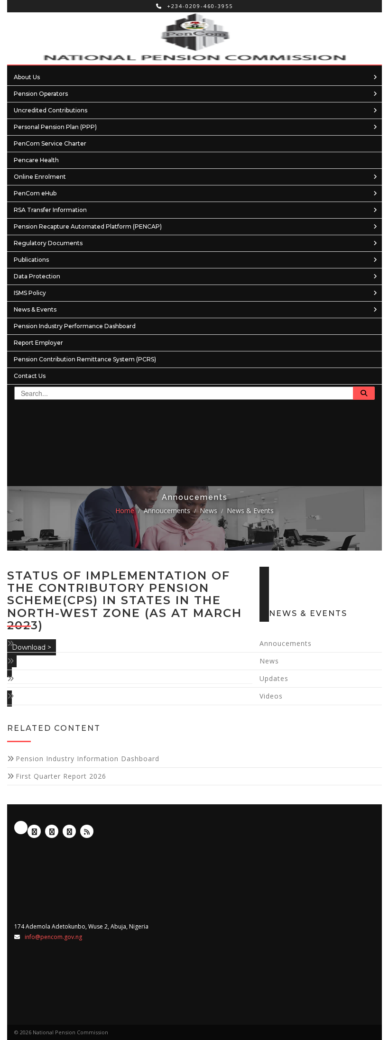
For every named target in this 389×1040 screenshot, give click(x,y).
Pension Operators (41, 93)
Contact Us (30, 375)
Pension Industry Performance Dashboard (75, 326)
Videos (271, 695)
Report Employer (38, 342)
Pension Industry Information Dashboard (87, 758)
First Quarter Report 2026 (61, 776)
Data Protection (37, 276)
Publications (31, 259)
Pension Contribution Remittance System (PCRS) (85, 359)
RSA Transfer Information (50, 209)
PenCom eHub (35, 193)
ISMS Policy (30, 292)
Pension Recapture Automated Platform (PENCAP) (88, 226)
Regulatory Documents (48, 243)
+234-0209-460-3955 (199, 5)
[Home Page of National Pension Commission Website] (194, 38)
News (208, 510)
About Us (27, 77)
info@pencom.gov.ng (53, 937)
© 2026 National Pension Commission (61, 1032)
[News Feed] (86, 831)
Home (124, 510)
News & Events (35, 309)
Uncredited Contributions (50, 110)
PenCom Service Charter (50, 143)
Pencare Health (36, 160)
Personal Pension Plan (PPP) (55, 126)
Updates (273, 678)
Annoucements (167, 510)
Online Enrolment (40, 176)
